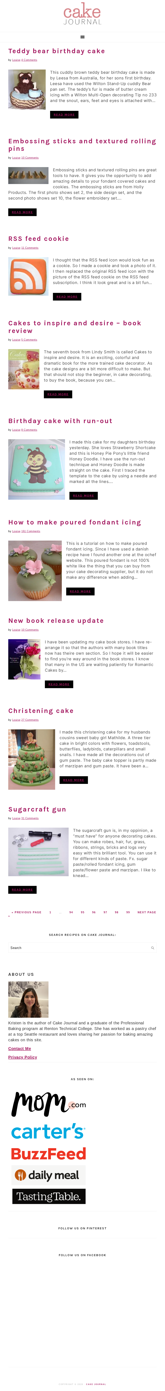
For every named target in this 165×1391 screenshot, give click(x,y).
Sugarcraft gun (37, 809)
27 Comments (30, 719)
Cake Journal (96, 1384)
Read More (64, 115)
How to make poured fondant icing (74, 522)
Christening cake (41, 711)
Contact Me (19, 1048)
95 (83, 912)
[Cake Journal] (82, 26)
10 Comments (30, 157)
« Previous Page (27, 912)
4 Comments (29, 59)
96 (94, 912)
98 (117, 912)
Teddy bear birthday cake (56, 51)
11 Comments (30, 247)
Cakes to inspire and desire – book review (75, 327)
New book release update (56, 621)
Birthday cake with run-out (60, 421)
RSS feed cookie (38, 239)
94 (71, 912)
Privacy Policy (22, 1057)
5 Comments (29, 339)
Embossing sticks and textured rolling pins (82, 145)
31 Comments (30, 818)
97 (105, 912)
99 (128, 912)
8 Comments (29, 429)
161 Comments (30, 531)
